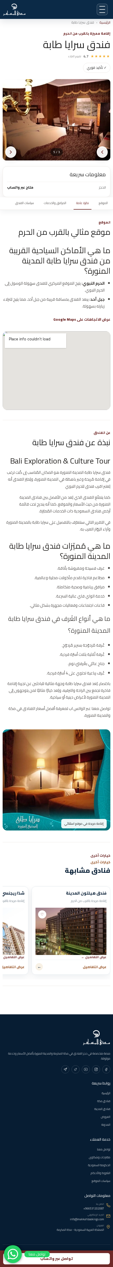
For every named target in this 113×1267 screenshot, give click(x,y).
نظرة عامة (82, 203)
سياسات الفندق (24, 203)
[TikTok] (75, 1069)
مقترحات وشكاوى (99, 1157)
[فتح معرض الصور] (56, 119)
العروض (105, 1116)
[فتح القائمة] (102, 9)
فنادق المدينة (102, 1109)
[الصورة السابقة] (102, 152)
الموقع (103, 203)
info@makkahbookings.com (87, 1219)
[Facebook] (106, 1069)
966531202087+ (93, 1208)
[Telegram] (65, 1069)
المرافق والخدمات (55, 203)
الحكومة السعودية (99, 1165)
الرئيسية (104, 22)
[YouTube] (86, 1069)
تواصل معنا (103, 1149)
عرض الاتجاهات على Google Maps (81, 319)
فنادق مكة (103, 1101)
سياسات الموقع (101, 1180)
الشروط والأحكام (100, 1173)
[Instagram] (96, 1069)
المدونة (105, 1124)
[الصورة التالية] (10, 152)
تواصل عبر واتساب (56, 1258)
